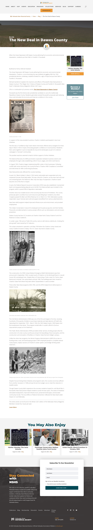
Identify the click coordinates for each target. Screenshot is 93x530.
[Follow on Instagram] (70, 510)
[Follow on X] (73, 510)
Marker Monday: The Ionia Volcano (75, 69)
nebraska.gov (59, 526)
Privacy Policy (54, 511)
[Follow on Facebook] (68, 510)
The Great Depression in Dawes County (45, 89)
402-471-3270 (59, 519)
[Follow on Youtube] (76, 510)
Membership (25, 510)
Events (40, 510)
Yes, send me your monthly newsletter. (57, 484)
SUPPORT (72, 518)
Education (34, 510)
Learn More (13, 407)
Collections (12, 510)
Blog (11, 37)
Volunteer (47, 510)
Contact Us (73, 520)
